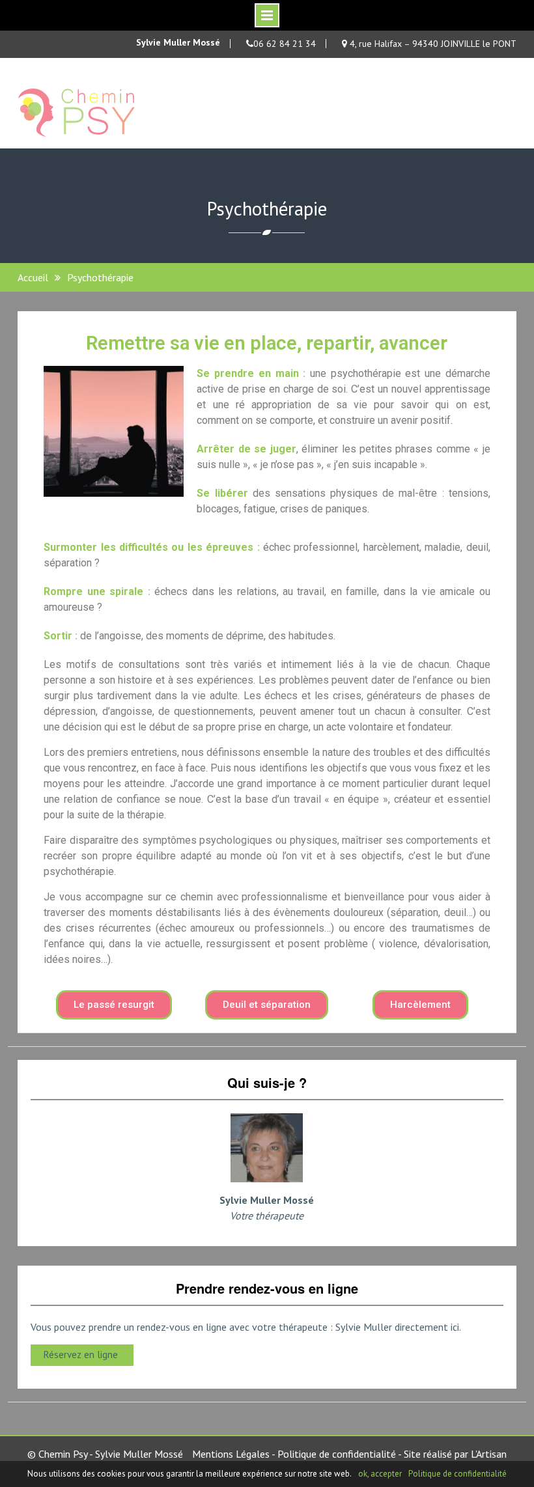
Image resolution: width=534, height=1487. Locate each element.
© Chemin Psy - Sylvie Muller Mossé (105, 1453)
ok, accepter (380, 1473)
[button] (114, 1005)
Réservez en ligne (82, 1354)
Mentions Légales (231, 1453)
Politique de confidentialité (336, 1453)
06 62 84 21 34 (284, 43)
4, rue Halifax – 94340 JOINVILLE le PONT (431, 43)
